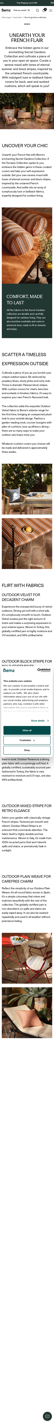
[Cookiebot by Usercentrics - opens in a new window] (38, 670)
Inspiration (17, 17)
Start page (6, 17)
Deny (27, 750)
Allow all (27, 730)
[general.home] (6, 10)
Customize (25, 740)
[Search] (37, 10)
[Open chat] (47, 1416)
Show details (38, 720)
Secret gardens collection (35, 17)
